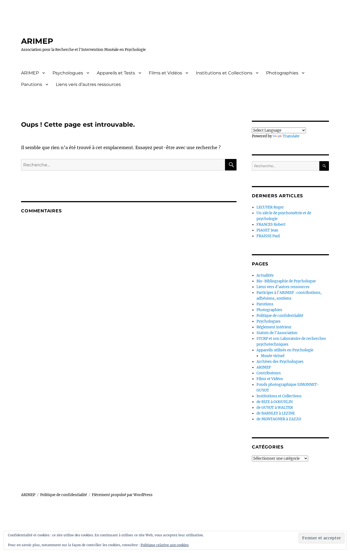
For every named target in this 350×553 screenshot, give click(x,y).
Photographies (282, 73)
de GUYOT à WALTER (274, 407)
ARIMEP (37, 41)
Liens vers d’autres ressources (88, 84)
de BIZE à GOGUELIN (274, 401)
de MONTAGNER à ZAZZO (278, 419)
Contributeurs (268, 373)
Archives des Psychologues (280, 361)
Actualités (265, 275)
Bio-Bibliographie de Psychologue (286, 281)
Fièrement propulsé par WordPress (122, 495)
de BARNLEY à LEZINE (275, 413)
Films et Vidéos (165, 73)
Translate (291, 136)
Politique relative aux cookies (165, 545)
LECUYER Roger (270, 207)
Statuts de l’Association (277, 333)
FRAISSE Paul (268, 236)
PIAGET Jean (267, 230)
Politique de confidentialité (279, 315)
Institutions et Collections (224, 73)
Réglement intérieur (273, 327)
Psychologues (67, 73)
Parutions (31, 84)
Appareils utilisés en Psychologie (284, 350)
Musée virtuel (272, 356)
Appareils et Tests (116, 73)
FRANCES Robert (270, 224)
